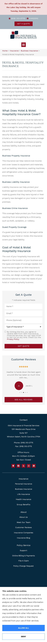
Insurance (14, 51)
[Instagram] (28, 466)
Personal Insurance (23, 484)
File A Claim (23, 561)
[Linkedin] (34, 466)
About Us (23, 517)
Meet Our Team (23, 522)
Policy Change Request (23, 566)
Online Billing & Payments (23, 556)
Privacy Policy (13, 339)
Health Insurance (23, 499)
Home (5, 51)
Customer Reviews (23, 527)
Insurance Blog (23, 538)
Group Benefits (23, 504)
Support (23, 550)
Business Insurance (29, 51)
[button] (23, 44)
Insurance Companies (23, 533)
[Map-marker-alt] (13, 466)
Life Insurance (23, 494)
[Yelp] (23, 466)
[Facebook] (18, 466)
